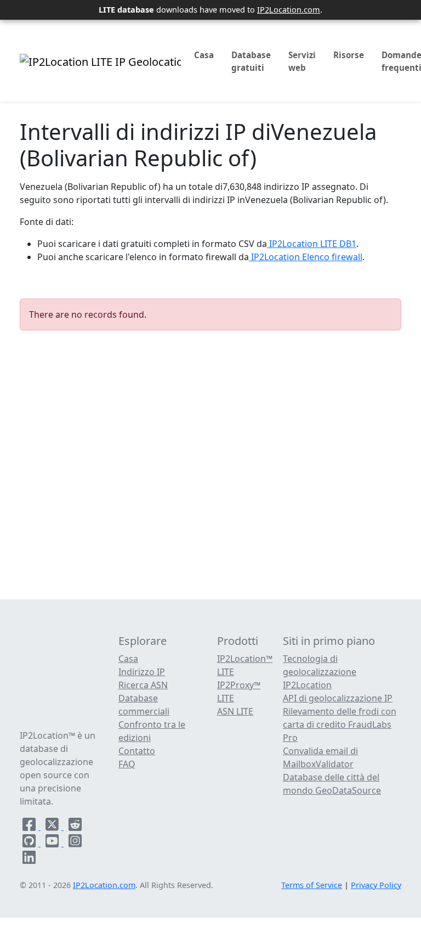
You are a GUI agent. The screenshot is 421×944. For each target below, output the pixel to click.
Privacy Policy (376, 885)
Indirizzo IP (141, 672)
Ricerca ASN (143, 685)
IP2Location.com (288, 9)
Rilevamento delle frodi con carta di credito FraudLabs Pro (339, 724)
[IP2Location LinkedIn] (29, 859)
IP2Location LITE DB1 (311, 244)
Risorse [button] (348, 54)
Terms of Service (311, 885)
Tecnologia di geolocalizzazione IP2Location (319, 672)
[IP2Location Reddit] (75, 827)
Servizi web (302, 61)
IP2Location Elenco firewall (305, 257)
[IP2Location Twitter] (53, 827)
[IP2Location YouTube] (53, 843)
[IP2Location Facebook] (30, 827)
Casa (204, 54)
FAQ (126, 764)
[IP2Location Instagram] (75, 843)
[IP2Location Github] (30, 843)
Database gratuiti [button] (251, 61)
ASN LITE (235, 711)
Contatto (136, 751)
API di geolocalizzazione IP (337, 698)
